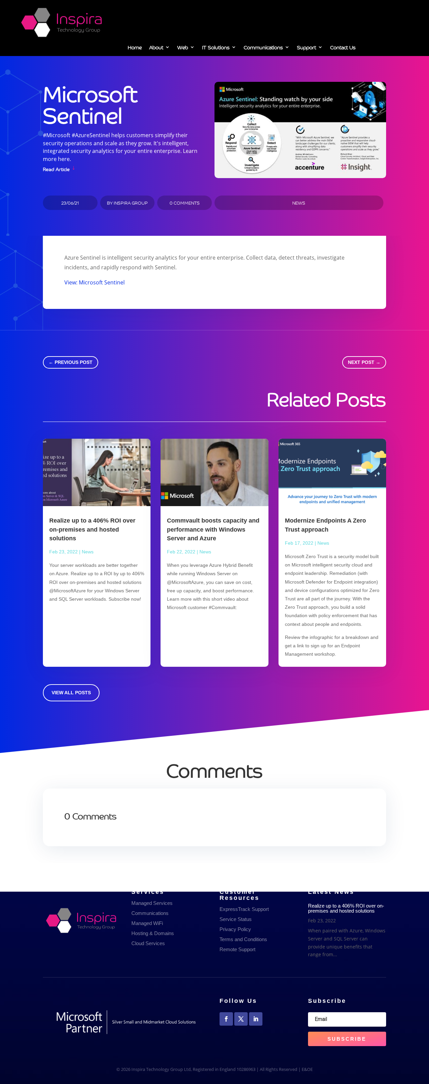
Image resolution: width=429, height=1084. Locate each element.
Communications (263, 48)
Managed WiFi (147, 923)
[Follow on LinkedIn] (255, 1019)
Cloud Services (148, 943)
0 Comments (185, 202)
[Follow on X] (241, 1019)
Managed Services (152, 903)
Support (306, 48)
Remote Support (237, 949)
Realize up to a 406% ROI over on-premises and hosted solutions (92, 529)
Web (182, 48)
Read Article (56, 168)
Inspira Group (131, 202)
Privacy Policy (235, 929)
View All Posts (71, 692)
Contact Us (343, 48)
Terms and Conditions (243, 939)
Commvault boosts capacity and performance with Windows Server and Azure (213, 529)
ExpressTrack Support (244, 909)
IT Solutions (216, 48)
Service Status (236, 919)
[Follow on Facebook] (226, 1019)
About (156, 48)
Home (135, 48)
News (298, 202)
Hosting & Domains (152, 933)
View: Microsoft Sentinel (94, 282)
